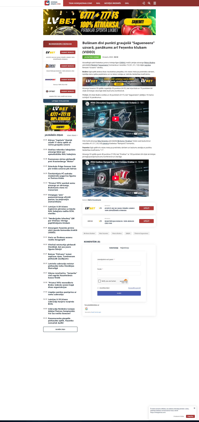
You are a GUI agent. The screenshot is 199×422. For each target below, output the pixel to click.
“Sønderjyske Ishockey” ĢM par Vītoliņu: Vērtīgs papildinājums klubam (61, 220)
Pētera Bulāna (149, 62)
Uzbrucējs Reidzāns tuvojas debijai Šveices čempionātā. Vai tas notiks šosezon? (61, 311)
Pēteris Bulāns (117, 233)
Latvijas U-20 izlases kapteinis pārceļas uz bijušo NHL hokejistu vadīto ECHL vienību (61, 210)
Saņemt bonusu (67, 52)
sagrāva (147, 65)
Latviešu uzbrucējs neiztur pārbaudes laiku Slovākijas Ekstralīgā (61, 265)
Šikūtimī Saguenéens (141, 233)
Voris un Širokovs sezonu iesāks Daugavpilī (60, 238)
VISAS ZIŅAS (71, 135)
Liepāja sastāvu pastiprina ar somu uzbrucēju (62, 293)
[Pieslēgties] (143, 3)
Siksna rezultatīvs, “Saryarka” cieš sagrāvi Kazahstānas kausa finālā (62, 275)
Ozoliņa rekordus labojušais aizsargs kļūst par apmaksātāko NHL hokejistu (62, 151)
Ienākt (119, 293)
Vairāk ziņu (60, 329)
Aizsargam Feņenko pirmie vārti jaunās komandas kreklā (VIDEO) (62, 230)
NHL (98, 3)
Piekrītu (190, 416)
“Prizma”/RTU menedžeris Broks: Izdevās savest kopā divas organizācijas (61, 284)
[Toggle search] (149, 3)
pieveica (106, 143)
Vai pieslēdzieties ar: (91, 305)
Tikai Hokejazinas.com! (80, 3)
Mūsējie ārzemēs (112, 3)
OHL (127, 3)
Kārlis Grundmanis (94, 200)
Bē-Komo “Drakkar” (125, 141)
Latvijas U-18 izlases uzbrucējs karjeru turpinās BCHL (61, 301)
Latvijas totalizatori (60, 101)
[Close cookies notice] (194, 408)
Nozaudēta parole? (134, 288)
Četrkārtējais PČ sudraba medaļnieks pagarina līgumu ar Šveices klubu (62, 175)
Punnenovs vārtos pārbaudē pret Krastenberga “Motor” (61, 160)
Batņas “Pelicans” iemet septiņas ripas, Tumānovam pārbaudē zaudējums (61, 256)
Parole (100, 269)
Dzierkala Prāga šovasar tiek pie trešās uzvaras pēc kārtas (62, 167)
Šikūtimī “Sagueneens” (100, 65)
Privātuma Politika (179, 416)
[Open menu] (154, 3)
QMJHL (122, 62)
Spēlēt (146, 208)
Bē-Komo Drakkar (89, 233)
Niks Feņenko (103, 233)
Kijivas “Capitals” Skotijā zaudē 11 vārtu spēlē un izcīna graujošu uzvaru (60, 142)
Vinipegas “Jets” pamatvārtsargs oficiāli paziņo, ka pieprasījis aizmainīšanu (59, 198)
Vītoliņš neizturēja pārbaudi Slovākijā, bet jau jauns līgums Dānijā (62, 246)
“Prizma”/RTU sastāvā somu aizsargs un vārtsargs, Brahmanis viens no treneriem (61, 186)
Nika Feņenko (103, 141)
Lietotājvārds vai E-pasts (106, 259)
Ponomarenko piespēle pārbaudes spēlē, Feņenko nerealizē (60, 320)
